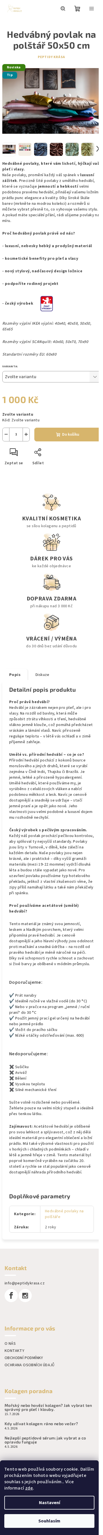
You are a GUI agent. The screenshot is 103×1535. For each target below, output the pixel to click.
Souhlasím (49, 1521)
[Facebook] (11, 1295)
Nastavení (49, 1503)
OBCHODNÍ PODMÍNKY (24, 1358)
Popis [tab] (15, 675)
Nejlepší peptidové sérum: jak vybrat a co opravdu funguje (45, 1440)
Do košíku (70, 434)
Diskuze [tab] (42, 675)
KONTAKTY (14, 1351)
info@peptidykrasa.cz (25, 1283)
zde (29, 1488)
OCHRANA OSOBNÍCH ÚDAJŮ (30, 1365)
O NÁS (10, 1343)
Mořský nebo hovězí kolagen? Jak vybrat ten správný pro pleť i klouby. (48, 1407)
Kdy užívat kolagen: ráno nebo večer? (41, 1424)
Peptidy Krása (51, 57)
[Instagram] (25, 1295)
